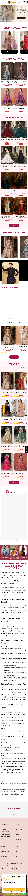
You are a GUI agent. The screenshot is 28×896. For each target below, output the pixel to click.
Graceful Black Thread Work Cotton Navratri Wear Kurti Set (20, 191)
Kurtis (17, 837)
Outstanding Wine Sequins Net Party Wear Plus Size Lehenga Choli (20, 82)
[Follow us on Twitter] (6, 868)
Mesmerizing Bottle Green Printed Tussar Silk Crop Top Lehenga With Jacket (20, 445)
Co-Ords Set (18, 839)
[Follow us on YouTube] (16, 868)
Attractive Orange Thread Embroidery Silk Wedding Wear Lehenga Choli (20, 391)
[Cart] (26, 2)
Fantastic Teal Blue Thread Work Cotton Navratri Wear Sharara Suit (7, 191)
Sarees (13, 367)
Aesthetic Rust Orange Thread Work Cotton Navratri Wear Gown (20, 217)
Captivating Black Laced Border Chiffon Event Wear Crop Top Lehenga (20, 166)
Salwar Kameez (19, 829)
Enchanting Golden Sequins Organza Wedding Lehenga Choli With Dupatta (8, 347)
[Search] (4, 2)
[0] (23, 2)
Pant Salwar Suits (22, 367)
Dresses (17, 834)
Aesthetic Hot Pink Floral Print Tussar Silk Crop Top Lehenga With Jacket (7, 472)
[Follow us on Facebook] (2, 868)
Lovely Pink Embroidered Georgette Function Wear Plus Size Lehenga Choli (7, 107)
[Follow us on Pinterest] (12, 868)
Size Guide (18, 854)
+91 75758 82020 (5, 824)
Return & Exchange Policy (6, 849)
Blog (17, 846)
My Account (18, 851)
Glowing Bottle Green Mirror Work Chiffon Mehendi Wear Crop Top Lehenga (20, 140)
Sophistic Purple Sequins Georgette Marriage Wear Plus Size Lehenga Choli (20, 107)
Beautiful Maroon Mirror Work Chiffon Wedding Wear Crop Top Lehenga (7, 140)
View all (14, 225)
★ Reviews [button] (26, 449)
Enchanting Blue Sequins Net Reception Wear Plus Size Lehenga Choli (7, 82)
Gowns (17, 832)
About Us (3, 846)
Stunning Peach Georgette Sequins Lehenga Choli (20, 472)
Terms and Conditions (5, 854)
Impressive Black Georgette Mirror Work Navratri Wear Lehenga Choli (7, 418)
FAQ (16, 856)
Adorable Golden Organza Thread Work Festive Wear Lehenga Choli (6, 445)
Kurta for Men (8, 307)
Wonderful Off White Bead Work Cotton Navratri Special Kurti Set (7, 217)
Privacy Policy (4, 856)
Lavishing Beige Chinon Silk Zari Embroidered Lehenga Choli (20, 418)
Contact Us (18, 849)
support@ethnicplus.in (6, 827)
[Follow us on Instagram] (9, 868)
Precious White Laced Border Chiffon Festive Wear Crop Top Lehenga (7, 166)
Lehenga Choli (5, 367)
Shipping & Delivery (5, 851)
